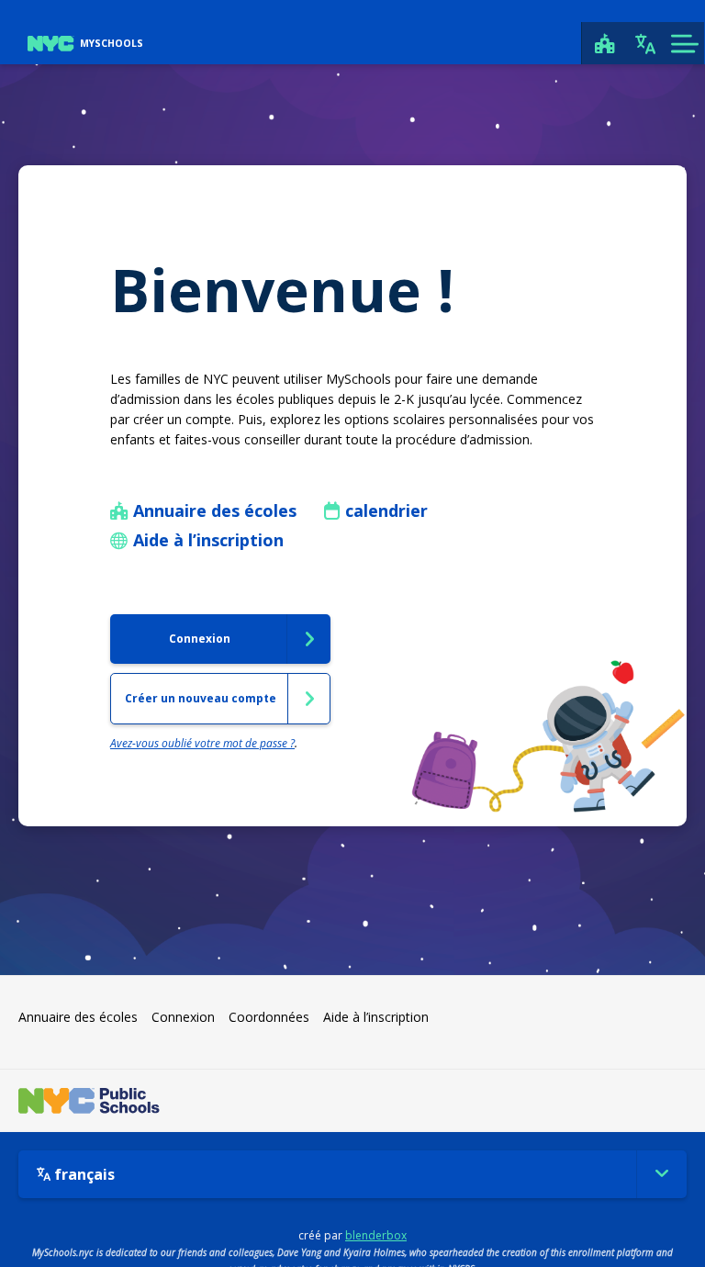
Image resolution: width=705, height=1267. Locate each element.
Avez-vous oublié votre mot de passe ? (202, 743)
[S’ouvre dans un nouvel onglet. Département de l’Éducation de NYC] (89, 1101)
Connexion (183, 1017)
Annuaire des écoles (78, 1017)
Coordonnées (269, 1017)
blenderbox (376, 1235)
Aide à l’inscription (376, 1017)
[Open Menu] (684, 43)
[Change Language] (645, 43)
